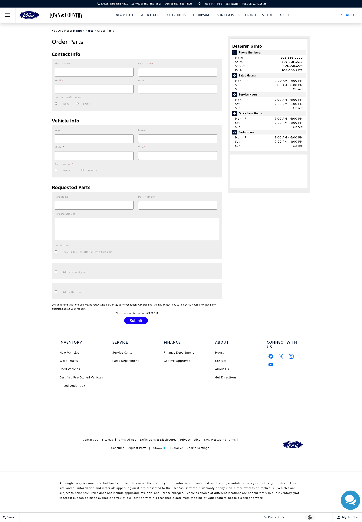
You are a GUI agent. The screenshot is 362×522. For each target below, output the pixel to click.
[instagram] (291, 356)
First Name (63, 63)
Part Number (146, 196)
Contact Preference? (68, 97)
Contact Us (90, 439)
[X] (281, 356)
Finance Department (179, 352)
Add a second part (75, 272)
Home (77, 30)
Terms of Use (126, 439)
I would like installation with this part (88, 252)
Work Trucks (150, 15)
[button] (349, 15)
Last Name (145, 63)
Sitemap (108, 439)
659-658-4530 (292, 62)
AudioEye (176, 448)
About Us (222, 369)
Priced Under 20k (72, 385)
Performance (201, 15)
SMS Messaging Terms (220, 439)
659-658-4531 (293, 66)
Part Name (61, 196)
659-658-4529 (292, 70)
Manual (93, 170)
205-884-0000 (292, 58)
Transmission (64, 164)
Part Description (65, 213)
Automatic (68, 170)
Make (142, 130)
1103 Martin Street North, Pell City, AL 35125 (234, 3)
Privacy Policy (190, 439)
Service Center (123, 352)
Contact (221, 361)
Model (59, 147)
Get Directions (225, 377)
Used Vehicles (176, 15)
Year (58, 130)
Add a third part (73, 292)
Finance (251, 15)
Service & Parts (228, 15)
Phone (142, 80)
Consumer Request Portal (129, 448)
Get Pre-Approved (177, 361)
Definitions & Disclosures (158, 439)
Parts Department (125, 361)
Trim (142, 147)
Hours (219, 352)
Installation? (63, 245)
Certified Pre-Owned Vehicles (81, 377)
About (284, 15)
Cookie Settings (198, 448)
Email (59, 80)
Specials (268, 15)
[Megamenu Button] (7, 15)
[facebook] (271, 356)
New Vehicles (125, 15)
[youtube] (271, 365)
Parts (90, 30)
